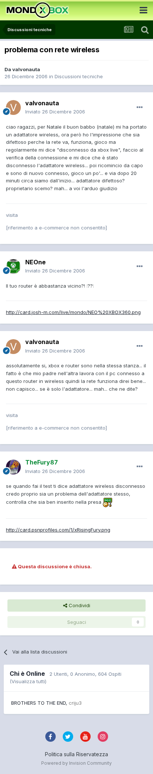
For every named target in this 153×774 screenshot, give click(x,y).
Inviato (55, 112)
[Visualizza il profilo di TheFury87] (13, 467)
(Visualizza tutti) (28, 681)
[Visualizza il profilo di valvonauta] (13, 107)
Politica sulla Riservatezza (76, 754)
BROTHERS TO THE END (38, 703)
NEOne (35, 262)
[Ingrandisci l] (107, 502)
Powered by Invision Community (76, 763)
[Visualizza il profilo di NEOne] (13, 266)
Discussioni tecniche (79, 76)
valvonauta (26, 69)
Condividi (78, 605)
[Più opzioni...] (139, 107)
